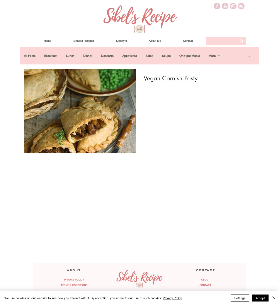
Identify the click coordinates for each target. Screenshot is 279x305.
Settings (239, 298)
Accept (260, 298)
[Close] (273, 298)
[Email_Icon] (241, 6)
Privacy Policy (172, 298)
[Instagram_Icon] (233, 6)
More (212, 55)
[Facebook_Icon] (217, 6)
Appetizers (129, 55)
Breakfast (50, 55)
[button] (249, 56)
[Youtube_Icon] (225, 6)
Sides (149, 55)
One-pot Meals (189, 55)
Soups (166, 55)
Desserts (107, 55)
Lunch (70, 55)
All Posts (30, 55)
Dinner (87, 55)
